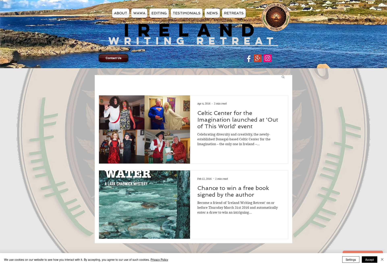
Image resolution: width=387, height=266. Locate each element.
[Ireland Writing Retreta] (268, 58)
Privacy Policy (159, 260)
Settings (351, 260)
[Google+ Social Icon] (258, 58)
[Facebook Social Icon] (248, 58)
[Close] (382, 259)
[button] (283, 77)
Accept (369, 260)
